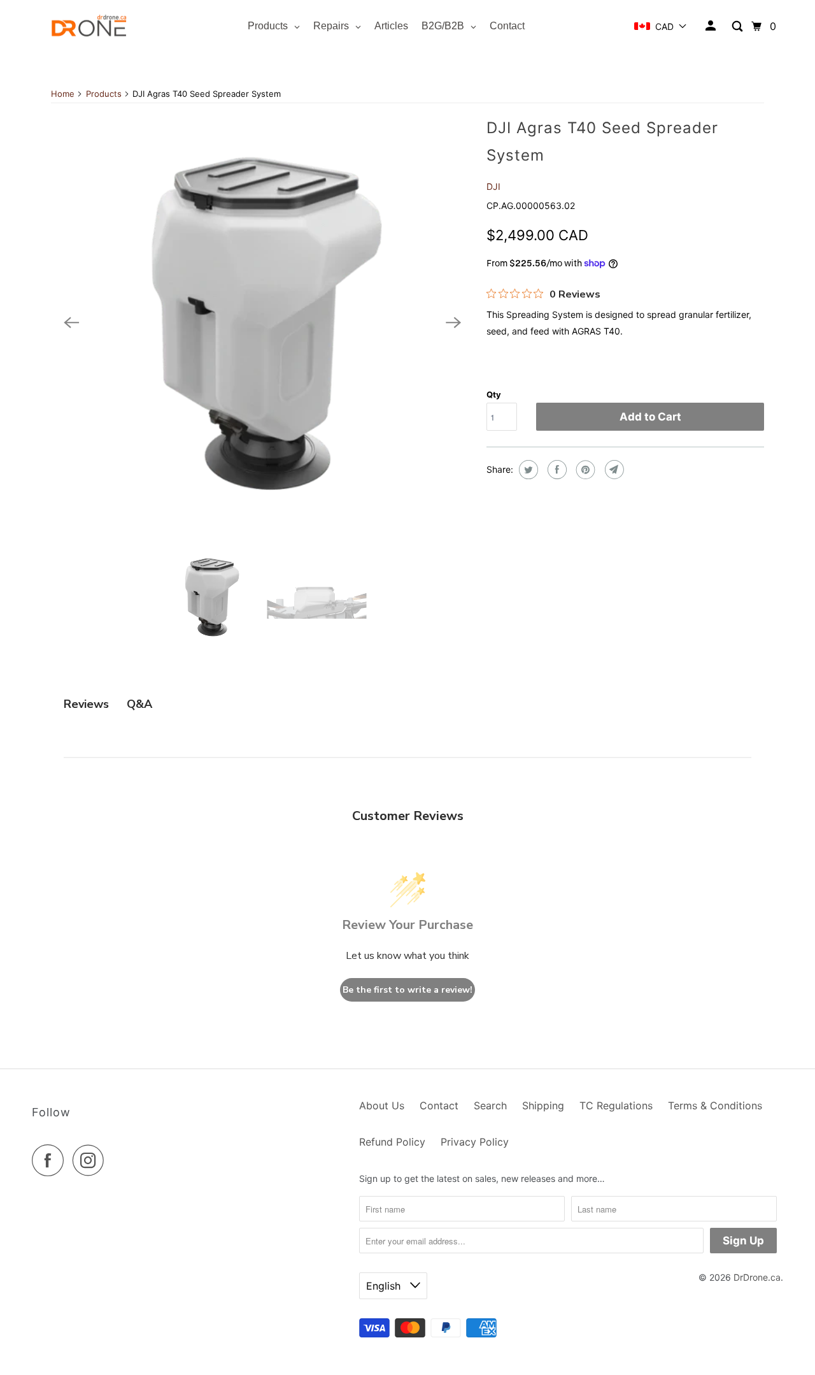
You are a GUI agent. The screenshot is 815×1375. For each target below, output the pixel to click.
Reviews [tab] (86, 704)
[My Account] (711, 26)
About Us (381, 1105)
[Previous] (71, 323)
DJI (493, 186)
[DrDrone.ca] (89, 26)
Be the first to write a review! (407, 990)
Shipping (543, 1105)
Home (62, 94)
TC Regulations (616, 1105)
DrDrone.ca (757, 1277)
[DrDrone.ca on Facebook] (51, 1160)
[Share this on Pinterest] (584, 469)
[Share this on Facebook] (555, 469)
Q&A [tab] (139, 704)
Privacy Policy (475, 1141)
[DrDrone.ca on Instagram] (92, 1160)
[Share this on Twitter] (527, 469)
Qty (493, 394)
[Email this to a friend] (613, 469)
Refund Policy (392, 1141)
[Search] (738, 26)
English (385, 1285)
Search (490, 1105)
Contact (439, 1105)
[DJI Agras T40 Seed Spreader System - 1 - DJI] (262, 323)
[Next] (453, 323)
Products (104, 94)
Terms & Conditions (715, 1105)
